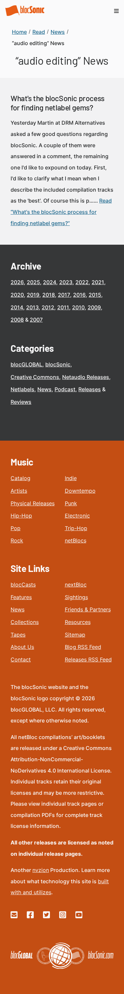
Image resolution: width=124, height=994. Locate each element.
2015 (95, 294)
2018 (48, 294)
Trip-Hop (76, 528)
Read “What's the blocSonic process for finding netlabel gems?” (61, 211)
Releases (89, 389)
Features (21, 597)
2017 (64, 294)
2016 (79, 294)
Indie (71, 478)
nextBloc (76, 584)
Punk (71, 503)
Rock (17, 540)
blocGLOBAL (26, 364)
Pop (16, 528)
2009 (94, 307)
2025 (33, 282)
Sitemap (75, 634)
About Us (22, 647)
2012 (48, 307)
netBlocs (75, 540)
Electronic (77, 515)
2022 (82, 282)
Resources (78, 622)
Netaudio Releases (85, 377)
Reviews (21, 402)
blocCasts (23, 584)
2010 (78, 307)
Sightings (76, 597)
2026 (17, 282)
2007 (36, 319)
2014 (17, 307)
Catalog (20, 478)
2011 (63, 307)
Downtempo (80, 490)
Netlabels (22, 389)
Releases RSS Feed (88, 659)
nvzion (40, 870)
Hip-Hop (21, 515)
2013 (32, 307)
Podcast (65, 389)
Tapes (18, 634)
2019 (33, 294)
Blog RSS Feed (83, 647)
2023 (65, 282)
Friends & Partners (88, 609)
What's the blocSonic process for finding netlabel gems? (57, 102)
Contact (21, 659)
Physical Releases (33, 503)
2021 (98, 282)
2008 (17, 319)
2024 (49, 282)
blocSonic (57, 364)
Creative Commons (35, 377)
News (44, 389)
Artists (19, 490)
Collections (25, 622)
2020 (17, 294)
